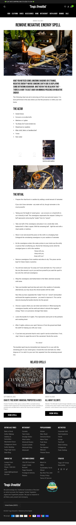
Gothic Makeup (9, 434)
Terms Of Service (45, 478)
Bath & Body (53, 13)
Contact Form (8, 462)
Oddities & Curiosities (7, 438)
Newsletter (61, 465)
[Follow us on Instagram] (61, 469)
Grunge (60, 439)
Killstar (42, 431)
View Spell (12, 415)
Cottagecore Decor (10, 444)
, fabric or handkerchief (29, 130)
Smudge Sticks (27, 437)
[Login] (68, 6)
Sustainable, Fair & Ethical (46, 469)
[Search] (4, 6)
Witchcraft (44, 13)
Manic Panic (44, 439)
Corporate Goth (63, 431)
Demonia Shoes (45, 437)
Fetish (60, 437)
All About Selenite (52, 400)
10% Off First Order (28, 462)
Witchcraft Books (27, 442)
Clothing (15, 13)
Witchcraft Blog (27, 447)
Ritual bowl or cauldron (22, 127)
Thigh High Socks (10, 450)
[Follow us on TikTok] (66, 469)
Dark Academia (63, 434)
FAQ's (42, 465)
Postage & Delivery (28, 473)
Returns (24, 475)
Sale (67, 13)
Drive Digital (28, 511)
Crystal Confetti (27, 445)
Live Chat (7, 465)
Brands (61, 13)
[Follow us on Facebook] (58, 469)
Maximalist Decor (10, 442)
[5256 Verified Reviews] (50, 481)
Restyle (42, 445)
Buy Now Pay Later (46, 473)
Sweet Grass (19, 114)
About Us (43, 462)
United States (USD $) (11, 505)
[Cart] (71, 7)
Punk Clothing (62, 450)
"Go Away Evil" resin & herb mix (25, 124)
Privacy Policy (44, 475)
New (9, 13)
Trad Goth (61, 442)
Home (37, 13)
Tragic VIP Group (63, 463)
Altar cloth (18, 130)
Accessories (29, 13)
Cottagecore (62, 447)
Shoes (21, 13)
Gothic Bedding (9, 447)
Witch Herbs (26, 439)
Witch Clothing (62, 445)
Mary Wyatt (43, 434)
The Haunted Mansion (44, 449)
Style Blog (7, 452)
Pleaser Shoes (45, 452)
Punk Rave (43, 442)
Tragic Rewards (27, 470)
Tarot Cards (26, 434)
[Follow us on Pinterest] (64, 469)
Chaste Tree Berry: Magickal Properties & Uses (22, 400)
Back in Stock (8, 431)
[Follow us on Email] (58, 472)
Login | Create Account (26, 466)
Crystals (25, 431)
